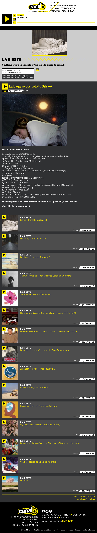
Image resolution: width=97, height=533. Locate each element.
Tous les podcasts (84, 496)
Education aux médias (62, 11)
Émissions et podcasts (62, 8)
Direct (20, 15)
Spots (65, 517)
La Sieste (22, 17)
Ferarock (67, 521)
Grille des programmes (63, 5)
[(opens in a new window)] (43, 511)
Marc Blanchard (49, 530)
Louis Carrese (75, 530)
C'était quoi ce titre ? (56, 514)
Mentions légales (88, 530)
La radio (54, 3)
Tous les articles (85, 499)
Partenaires (50, 517)
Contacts (79, 514)
